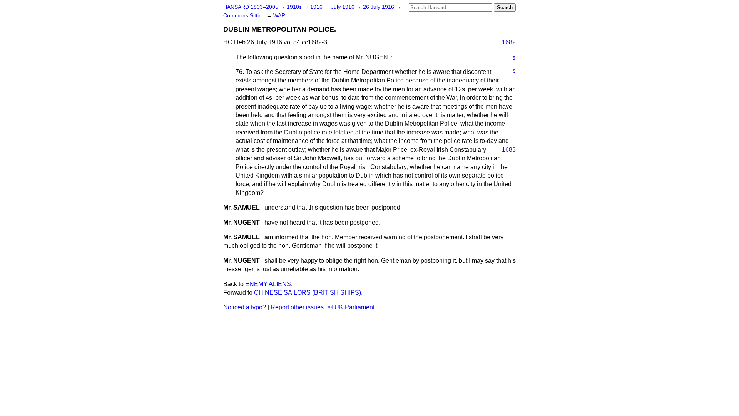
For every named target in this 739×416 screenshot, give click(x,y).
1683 (509, 149)
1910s (295, 7)
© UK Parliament (351, 307)
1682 (509, 42)
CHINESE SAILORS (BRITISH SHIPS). (308, 292)
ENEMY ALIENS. (269, 284)
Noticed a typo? (244, 307)
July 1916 (343, 7)
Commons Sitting (244, 15)
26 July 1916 (379, 7)
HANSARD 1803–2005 (250, 7)
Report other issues (297, 307)
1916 (317, 7)
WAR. (280, 15)
